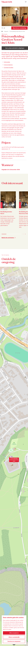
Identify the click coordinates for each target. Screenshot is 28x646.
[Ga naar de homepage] (7, 2)
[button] (14, 460)
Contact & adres (8, 67)
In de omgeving (8, 64)
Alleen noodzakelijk (14, 637)
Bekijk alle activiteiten (8, 237)
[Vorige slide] (23, 234)
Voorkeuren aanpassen (14, 641)
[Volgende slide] (25, 234)
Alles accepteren (14, 633)
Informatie (7, 62)
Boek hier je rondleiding (19, 28)
